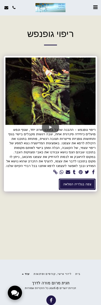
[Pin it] (80, 172)
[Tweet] (87, 172)
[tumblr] (74, 172)
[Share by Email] (68, 172)
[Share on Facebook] (93, 172)
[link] (55, 172)
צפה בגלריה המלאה (77, 184)
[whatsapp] (61, 172)
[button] (95, 7)
